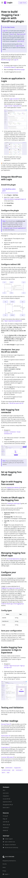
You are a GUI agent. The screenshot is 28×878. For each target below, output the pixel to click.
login (8, 772)
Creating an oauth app (13, 503)
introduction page (9, 67)
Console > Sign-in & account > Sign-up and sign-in (14, 666)
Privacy (4, 871)
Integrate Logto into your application (14, 228)
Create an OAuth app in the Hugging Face (12, 604)
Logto (4, 31)
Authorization (5, 736)
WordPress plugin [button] (12, 21)
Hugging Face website (13, 487)
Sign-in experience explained (12, 321)
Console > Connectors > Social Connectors (12, 432)
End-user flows (5, 724)
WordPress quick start (16, 403)
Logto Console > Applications (12, 106)
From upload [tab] (21, 190)
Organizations (5, 747)
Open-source (20, 34)
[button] (22, 2)
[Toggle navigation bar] (2, 3)
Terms (4, 867)
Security (4, 864)
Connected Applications (13, 559)
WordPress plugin (6, 60)
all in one (20, 41)
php (13, 770)
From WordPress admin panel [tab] (9, 190)
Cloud (10, 34)
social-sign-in (19, 770)
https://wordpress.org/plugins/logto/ (14, 199)
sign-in (3, 772)
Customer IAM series (6, 757)
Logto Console (13, 99)
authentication (8, 767)
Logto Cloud (19, 46)
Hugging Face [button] (10, 15)
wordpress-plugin (6, 770)
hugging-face (17, 767)
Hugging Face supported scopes (10, 588)
